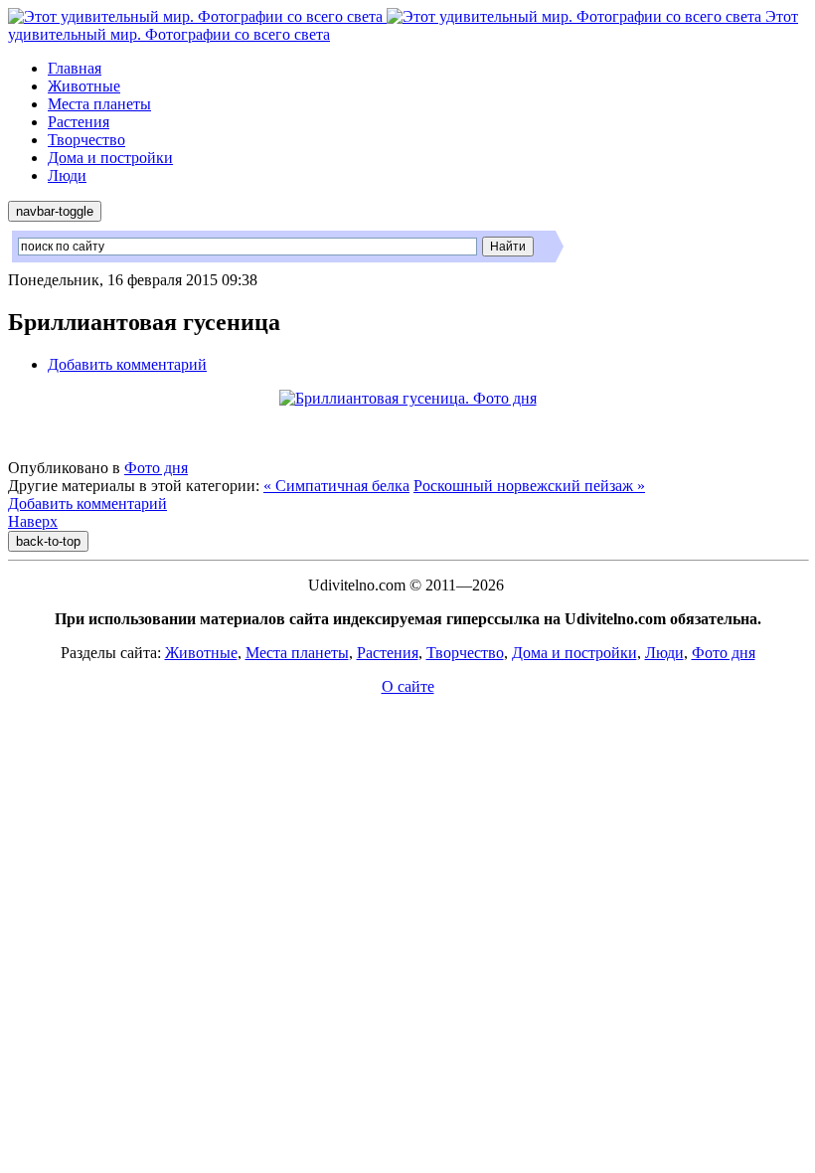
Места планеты (99, 103)
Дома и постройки (110, 157)
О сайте (408, 686)
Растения (78, 121)
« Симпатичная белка (336, 485)
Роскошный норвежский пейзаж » (529, 485)
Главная (74, 68)
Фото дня (156, 467)
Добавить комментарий (127, 364)
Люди (67, 175)
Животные (84, 86)
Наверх (33, 521)
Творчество (86, 139)
